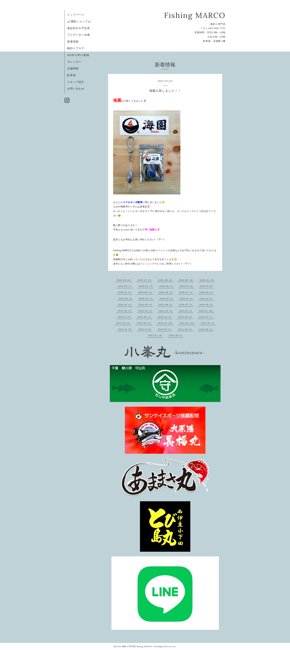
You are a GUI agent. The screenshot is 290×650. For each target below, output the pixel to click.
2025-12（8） (187, 286)
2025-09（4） (145, 292)
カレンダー (74, 61)
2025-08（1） (166, 292)
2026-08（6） (124, 280)
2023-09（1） (165, 317)
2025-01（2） (166, 298)
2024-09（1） (145, 304)
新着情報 (73, 41)
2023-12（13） (206, 311)
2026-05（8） (186, 280)
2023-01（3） (208, 323)
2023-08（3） (185, 317)
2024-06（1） (206, 304)
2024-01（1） (186, 311)
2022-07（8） (155, 335)
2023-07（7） (206, 317)
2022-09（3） (185, 329)
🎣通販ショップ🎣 (79, 21)
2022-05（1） (176, 335)
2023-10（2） (144, 317)
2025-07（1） (186, 292)
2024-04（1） (145, 311)
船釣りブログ (75, 48)
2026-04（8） (207, 280)
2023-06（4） (123, 323)
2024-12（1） (187, 298)
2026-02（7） (146, 286)
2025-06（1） (206, 292)
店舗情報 (73, 68)
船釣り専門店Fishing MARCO (137, 646)
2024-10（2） (125, 304)
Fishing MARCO (195, 15)
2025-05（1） (125, 298)
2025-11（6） (207, 286)
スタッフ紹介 (75, 82)
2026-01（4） (166, 286)
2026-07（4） (145, 280)
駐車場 (71, 75)
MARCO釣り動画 (78, 55)
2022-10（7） (165, 329)
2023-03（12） (187, 323)
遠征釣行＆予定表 (78, 28)
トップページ (75, 14)
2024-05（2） (125, 311)
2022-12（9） (125, 329)
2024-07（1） (186, 304)
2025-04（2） (146, 298)
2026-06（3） (165, 280)
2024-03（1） (166, 311)
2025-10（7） (125, 292)
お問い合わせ (75, 88)
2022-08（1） (206, 329)
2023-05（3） (144, 323)
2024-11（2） (206, 298)
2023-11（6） (125, 317)
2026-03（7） (125, 286)
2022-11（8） (145, 329)
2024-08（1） (166, 304)
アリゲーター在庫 (78, 34)
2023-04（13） (166, 323)
